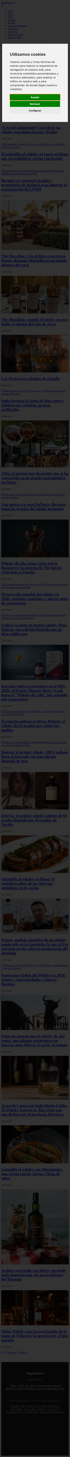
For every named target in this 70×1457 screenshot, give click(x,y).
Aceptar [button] (35, 97)
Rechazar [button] (35, 104)
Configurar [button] (35, 110)
